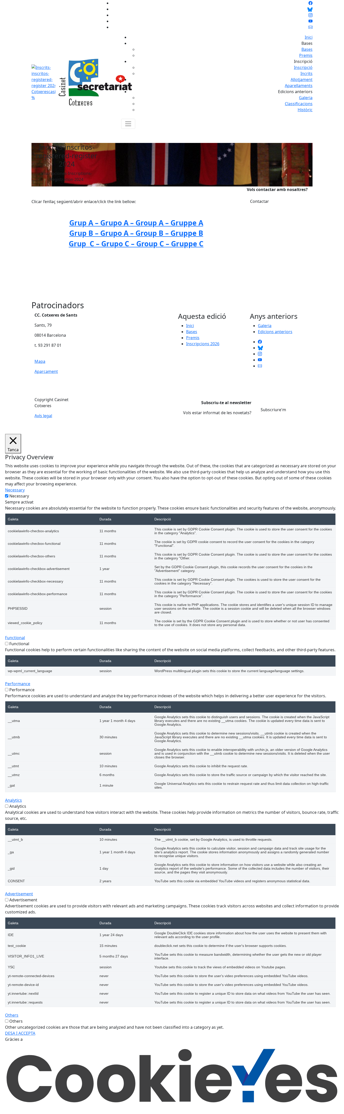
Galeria (306, 97)
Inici (309, 37)
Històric (305, 109)
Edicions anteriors (275, 331)
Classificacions (299, 103)
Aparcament (46, 371)
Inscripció (303, 67)
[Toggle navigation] (128, 124)
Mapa (40, 361)
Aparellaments (299, 85)
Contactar (259, 201)
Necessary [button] (15, 490)
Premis (306, 55)
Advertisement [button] (19, 894)
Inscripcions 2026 (202, 344)
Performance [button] (17, 683)
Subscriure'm (273, 409)
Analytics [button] (13, 800)
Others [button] (11, 1015)
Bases (307, 49)
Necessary (19, 496)
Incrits (306, 73)
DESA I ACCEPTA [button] (20, 1033)
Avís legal (43, 415)
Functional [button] (15, 637)
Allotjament (302, 79)
